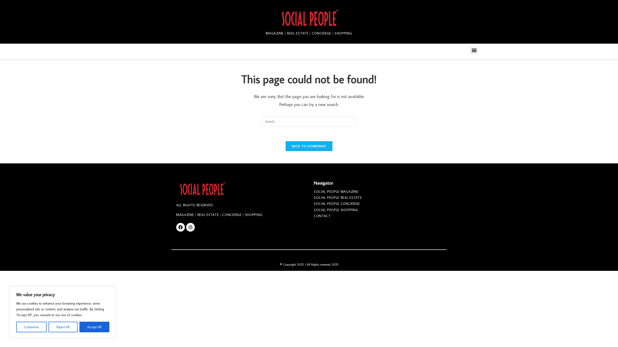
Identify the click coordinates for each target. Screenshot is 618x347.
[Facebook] (180, 227)
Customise (31, 327)
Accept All (94, 327)
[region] (63, 312)
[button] (474, 50)
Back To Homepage (309, 146)
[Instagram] (190, 227)
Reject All (63, 327)
